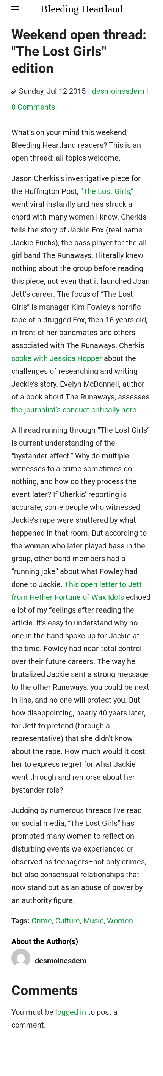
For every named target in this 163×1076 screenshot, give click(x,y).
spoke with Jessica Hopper (56, 358)
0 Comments (33, 106)
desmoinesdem (118, 91)
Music (93, 920)
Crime (41, 920)
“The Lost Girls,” (106, 191)
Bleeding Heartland (82, 9)
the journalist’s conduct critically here (73, 409)
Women (120, 920)
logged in (70, 1012)
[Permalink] (13, 91)
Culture (67, 920)
